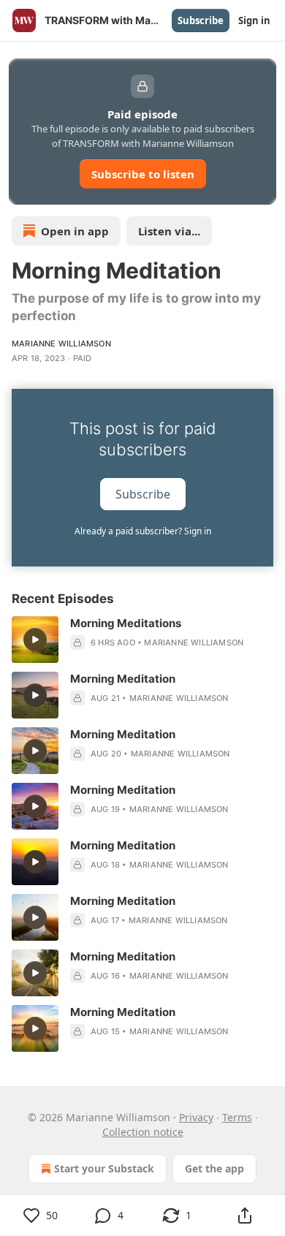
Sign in (254, 20)
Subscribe (201, 20)
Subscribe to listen (142, 174)
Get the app (214, 1168)
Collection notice (142, 1132)
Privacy (196, 1117)
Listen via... (169, 231)
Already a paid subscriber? (143, 531)
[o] (35, 639)
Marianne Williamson (61, 343)
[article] (142, 639)
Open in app (75, 231)
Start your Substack (104, 1168)
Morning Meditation (122, 679)
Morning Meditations (125, 623)
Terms (237, 1117)
